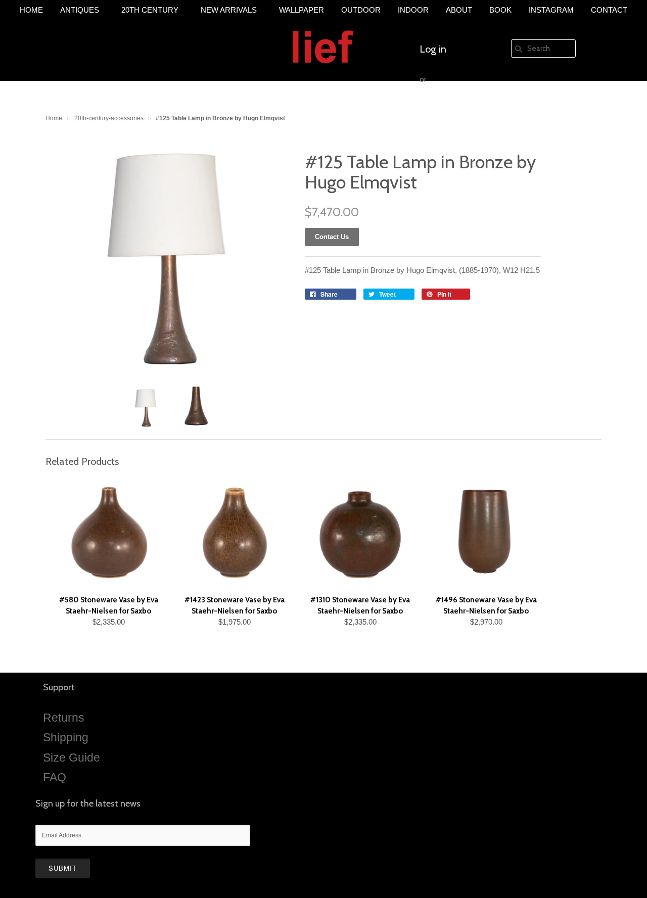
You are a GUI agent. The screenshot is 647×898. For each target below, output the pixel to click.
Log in (433, 49)
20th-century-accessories (109, 118)
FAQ (54, 777)
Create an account (459, 110)
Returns (63, 717)
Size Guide (71, 757)
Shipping (65, 737)
